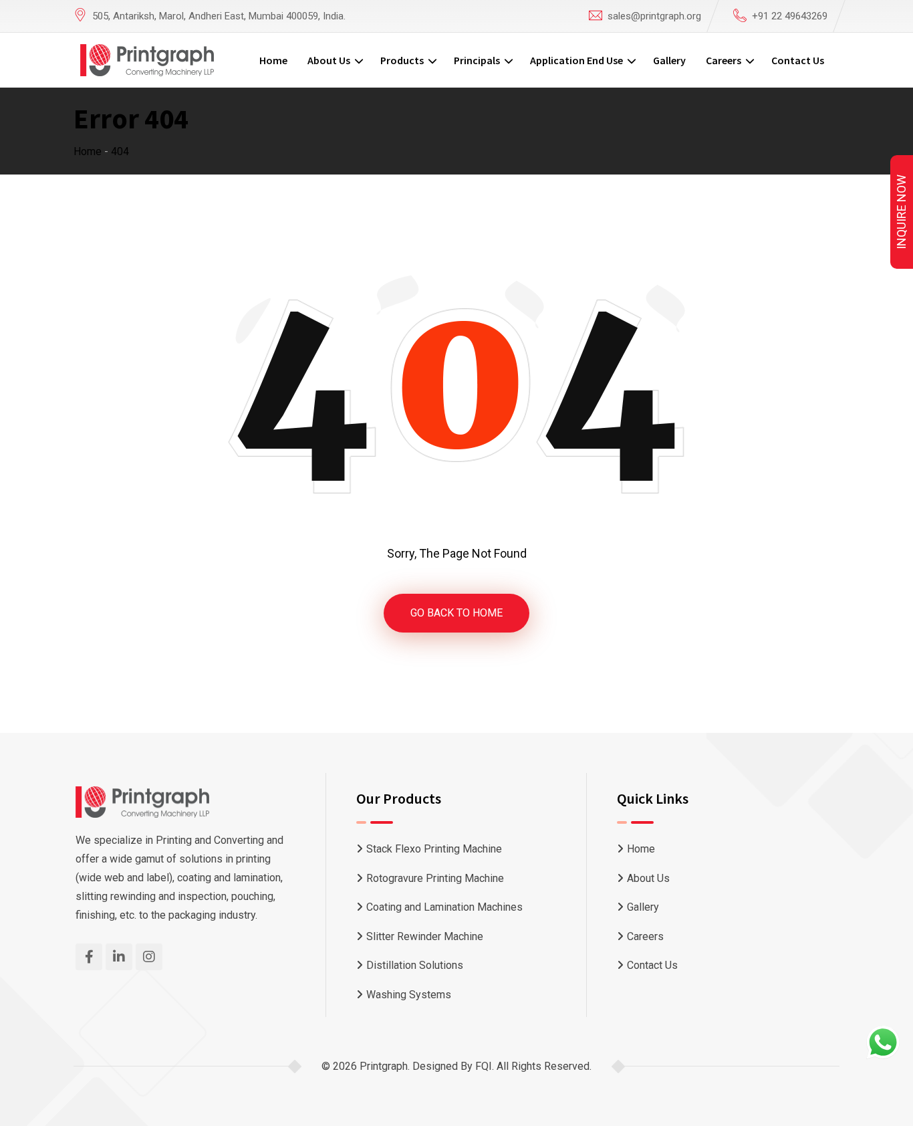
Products (402, 60)
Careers (723, 60)
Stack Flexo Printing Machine (434, 848)
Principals (477, 60)
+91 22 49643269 (789, 16)
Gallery (669, 60)
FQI (483, 1066)
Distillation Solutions (414, 965)
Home (273, 60)
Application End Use (576, 60)
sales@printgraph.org (654, 16)
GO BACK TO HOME (456, 612)
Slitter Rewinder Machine (424, 936)
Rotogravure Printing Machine (435, 878)
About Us (328, 60)
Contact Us (797, 60)
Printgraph (384, 1066)
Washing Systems (408, 994)
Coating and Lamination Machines (444, 907)
